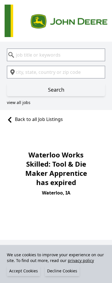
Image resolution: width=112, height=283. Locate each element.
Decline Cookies (62, 271)
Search (56, 89)
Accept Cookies (23, 271)
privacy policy (81, 260)
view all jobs (18, 102)
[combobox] (56, 55)
